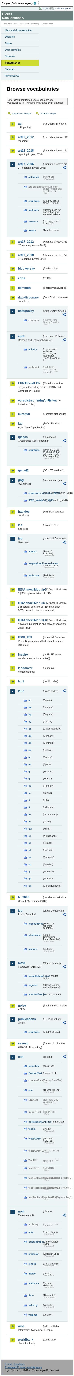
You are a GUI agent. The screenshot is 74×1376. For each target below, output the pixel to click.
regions (32, 985)
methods (33, 210)
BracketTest (35, 1073)
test (20, 1056)
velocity (33, 1305)
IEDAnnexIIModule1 (30, 589)
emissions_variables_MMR (35, 493)
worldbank (25, 1339)
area (30, 1232)
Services (10, 69)
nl (29, 836)
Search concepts (48, 113)
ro (29, 857)
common (24, 287)
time (31, 1295)
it (29, 800)
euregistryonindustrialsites (30, 400)
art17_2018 (26, 255)
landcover (25, 668)
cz (29, 728)
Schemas (10, 56)
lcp (20, 910)
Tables (8, 43)
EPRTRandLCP (29, 383)
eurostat (24, 414)
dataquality (26, 310)
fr (29, 778)
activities (33, 177)
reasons (33, 221)
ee (29, 750)
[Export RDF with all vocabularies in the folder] (64, 168)
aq (20, 123)
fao (20, 423)
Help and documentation (18, 30)
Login (45, 8)
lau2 (21, 691)
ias (20, 525)
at (29, 700)
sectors (32, 949)
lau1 (21, 681)
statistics (33, 1283)
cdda (21, 278)
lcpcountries (35, 923)
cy (29, 721)
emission (33, 1254)
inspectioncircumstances (35, 563)
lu (29, 814)
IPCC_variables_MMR (35, 500)
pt (29, 850)
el (29, 757)
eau (30, 1090)
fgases (23, 437)
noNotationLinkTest (35, 1121)
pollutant (33, 575)
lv (29, 821)
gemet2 (23, 470)
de (29, 736)
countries (33, 201)
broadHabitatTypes (35, 976)
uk (29, 886)
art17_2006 (26, 164)
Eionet (19, 24)
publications (27, 1019)
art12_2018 (26, 150)
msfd (21, 963)
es (29, 764)
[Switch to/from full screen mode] (52, 8)
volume (32, 1314)
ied (20, 538)
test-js (31, 1128)
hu (29, 786)
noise (22, 1005)
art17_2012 (26, 241)
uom (21, 1211)
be (29, 707)
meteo (32, 1273)
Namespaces (12, 75)
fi (29, 771)
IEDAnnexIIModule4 (30, 620)
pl (29, 843)
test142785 (34, 1138)
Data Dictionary (32, 24)
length (32, 1263)
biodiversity (26, 268)
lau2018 (23, 897)
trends (32, 230)
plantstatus (34, 935)
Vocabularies (12, 62)
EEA (20, 3)
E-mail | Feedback (15, 1364)
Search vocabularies (21, 113)
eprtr (21, 336)
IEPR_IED (25, 637)
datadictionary (28, 297)
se (29, 864)
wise (21, 1326)
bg (29, 714)
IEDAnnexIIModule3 (30, 603)
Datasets (10, 36)
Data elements (13, 49)
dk (29, 743)
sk (29, 878)
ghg (21, 480)
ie (29, 793)
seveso (23, 1043)
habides (24, 511)
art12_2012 (26, 137)
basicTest (33, 1066)
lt (29, 807)
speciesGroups (35, 994)
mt (29, 828)
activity (32, 349)
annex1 (32, 551)
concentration (35, 1241)
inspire (23, 654)
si (29, 871)
